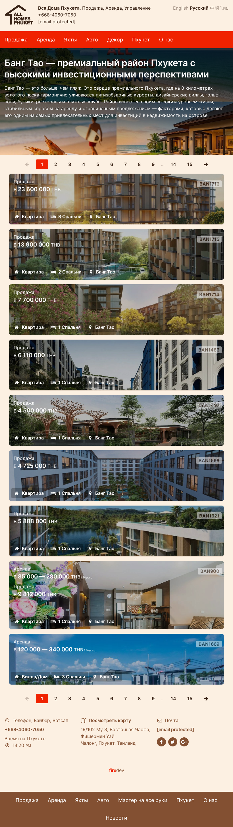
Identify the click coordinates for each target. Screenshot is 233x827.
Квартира (33, 216)
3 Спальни (70, 216)
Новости (116, 818)
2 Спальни (70, 272)
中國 (214, 8)
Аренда (46, 40)
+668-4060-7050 (57, 15)
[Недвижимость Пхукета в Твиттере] (172, 741)
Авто (92, 40)
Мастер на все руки (142, 800)
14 (173, 164)
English (180, 8)
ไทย (224, 8)
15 (189, 164)
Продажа (16, 40)
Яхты (70, 40)
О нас (166, 40)
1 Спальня (69, 327)
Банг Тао (105, 216)
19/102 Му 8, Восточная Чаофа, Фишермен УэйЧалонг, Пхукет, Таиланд (115, 731)
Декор (115, 40)
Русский (199, 8)
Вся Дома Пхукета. (60, 8)
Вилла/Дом (34, 676)
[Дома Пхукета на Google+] (184, 741)
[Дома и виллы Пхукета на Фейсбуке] (161, 741)
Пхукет (141, 40)
